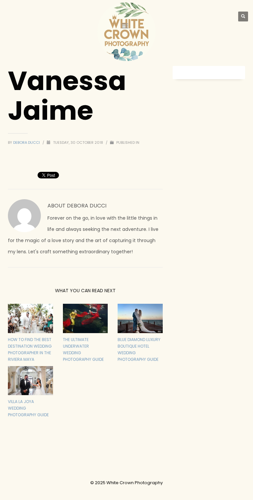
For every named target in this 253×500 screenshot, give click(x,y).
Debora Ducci (27, 142)
